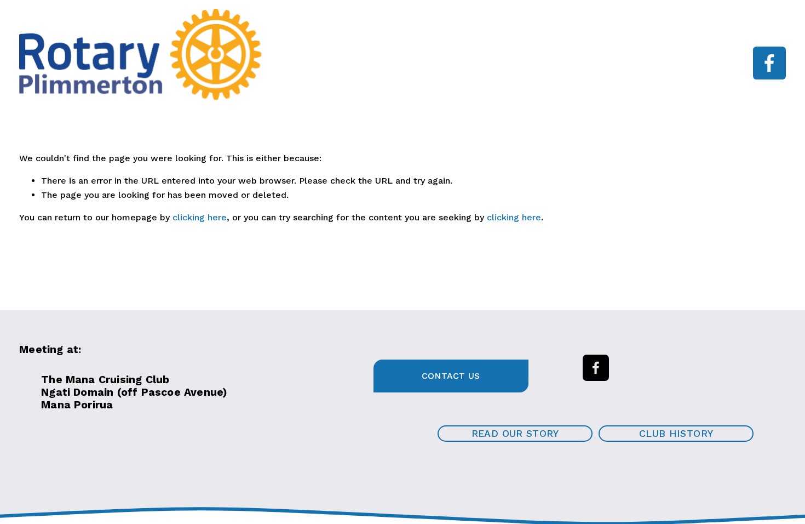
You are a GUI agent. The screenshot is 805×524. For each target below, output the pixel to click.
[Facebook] (769, 63)
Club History (676, 433)
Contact (387, 71)
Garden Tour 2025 (309, 71)
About (333, 55)
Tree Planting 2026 (599, 55)
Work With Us (507, 55)
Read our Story (515, 433)
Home (284, 55)
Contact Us (451, 376)
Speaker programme (412, 55)
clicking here (200, 217)
